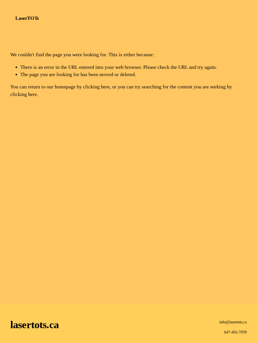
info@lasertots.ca (233, 322)
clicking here (96, 86)
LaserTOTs (27, 18)
